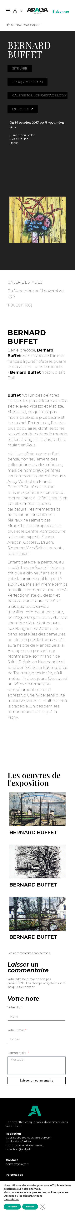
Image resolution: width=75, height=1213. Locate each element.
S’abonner (60, 11)
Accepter (12, 1206)
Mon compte (16, 11)
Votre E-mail (16, 1030)
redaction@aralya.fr (18, 1149)
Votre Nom (15, 1007)
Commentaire (17, 1053)
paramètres (11, 1199)
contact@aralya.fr (17, 1164)
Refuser (30, 1206)
